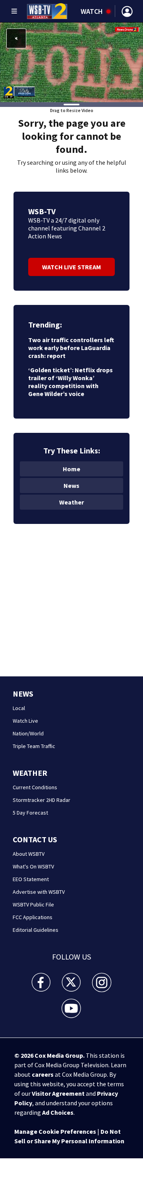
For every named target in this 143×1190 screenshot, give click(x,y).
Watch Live (25, 720)
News (71, 485)
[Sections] (14, 11)
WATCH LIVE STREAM (71, 267)
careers (43, 1074)
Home (71, 469)
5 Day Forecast (30, 812)
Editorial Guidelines (35, 929)
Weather (71, 502)
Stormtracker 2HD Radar (41, 799)
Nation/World (28, 733)
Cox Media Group (59, 1055)
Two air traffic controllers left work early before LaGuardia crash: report (71, 348)
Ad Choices (57, 1112)
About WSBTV (28, 853)
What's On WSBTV (33, 866)
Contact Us (35, 839)
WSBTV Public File (33, 904)
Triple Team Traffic (34, 746)
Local (19, 708)
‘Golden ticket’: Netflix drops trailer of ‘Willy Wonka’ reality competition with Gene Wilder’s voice (70, 382)
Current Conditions (35, 787)
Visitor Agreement (58, 1093)
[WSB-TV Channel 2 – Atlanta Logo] (47, 11)
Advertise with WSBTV (39, 891)
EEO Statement (31, 879)
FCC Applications (32, 917)
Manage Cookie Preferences (55, 1131)
